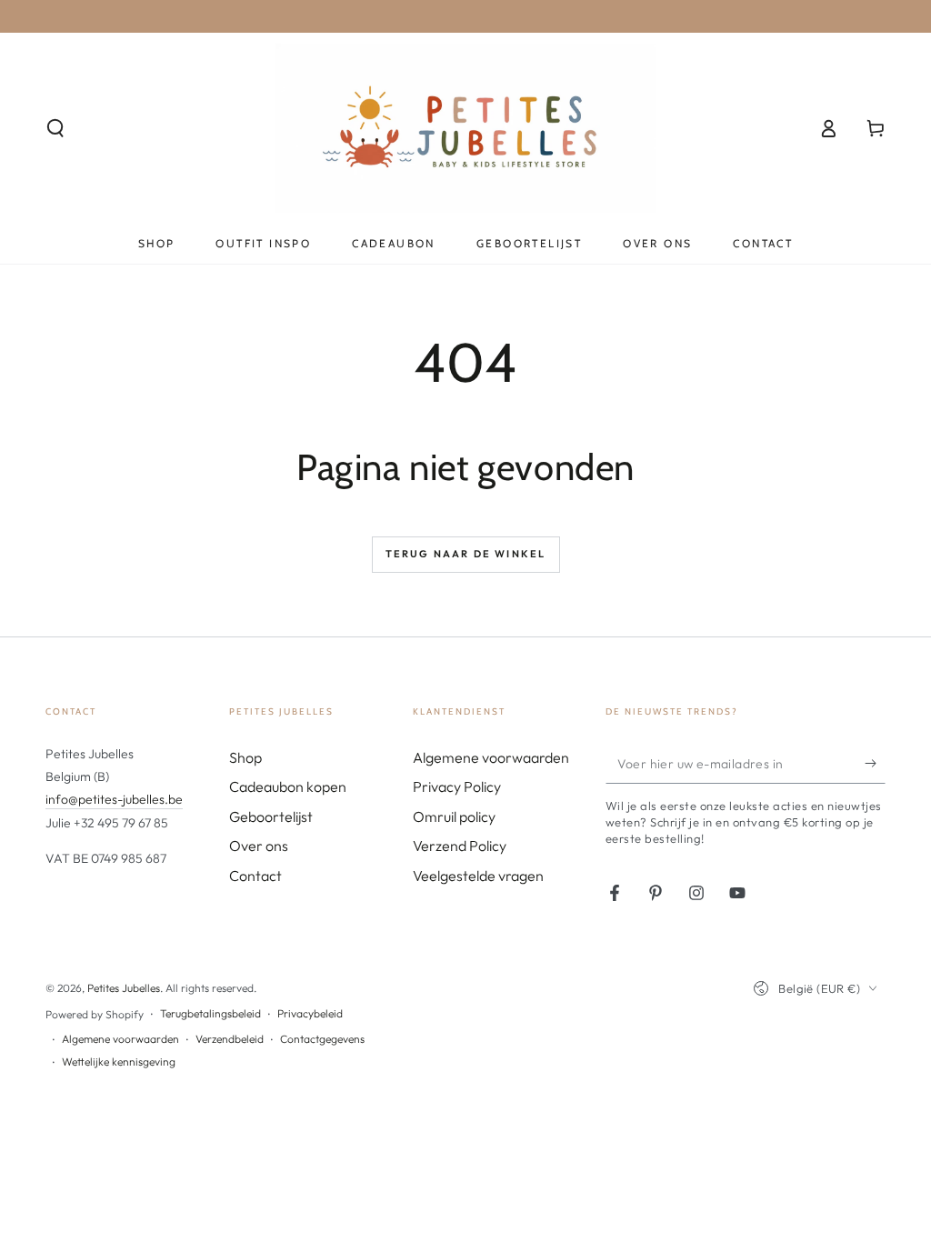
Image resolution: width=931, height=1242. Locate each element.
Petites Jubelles (123, 988)
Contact (255, 875)
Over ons (258, 845)
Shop (245, 757)
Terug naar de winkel (465, 553)
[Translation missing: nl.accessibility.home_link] (465, 128)
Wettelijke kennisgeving (118, 1061)
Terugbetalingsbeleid (210, 1013)
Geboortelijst (271, 816)
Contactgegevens (322, 1039)
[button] (55, 128)
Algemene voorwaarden (491, 757)
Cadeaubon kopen (287, 786)
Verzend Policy (459, 845)
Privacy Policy (457, 786)
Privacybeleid (310, 1013)
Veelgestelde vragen (478, 875)
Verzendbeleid (229, 1039)
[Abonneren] (875, 763)
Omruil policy (454, 816)
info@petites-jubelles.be (114, 799)
